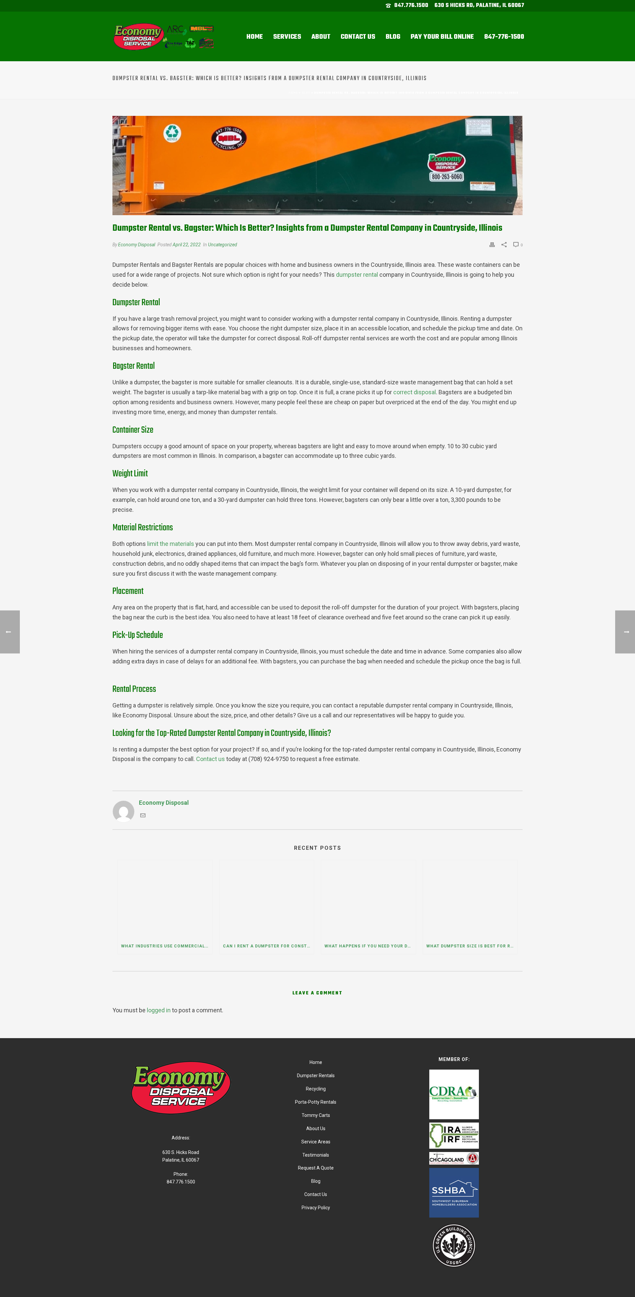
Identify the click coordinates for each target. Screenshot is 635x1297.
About (321, 37)
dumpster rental (357, 274)
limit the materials (170, 543)
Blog (393, 37)
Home (254, 37)
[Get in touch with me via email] (143, 815)
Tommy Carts (316, 1115)
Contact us (210, 758)
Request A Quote (316, 1168)
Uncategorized (222, 244)
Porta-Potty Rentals (315, 1102)
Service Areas (315, 1141)
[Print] (492, 244)
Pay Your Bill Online (442, 37)
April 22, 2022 (187, 244)
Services (287, 37)
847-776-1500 (504, 37)
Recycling (316, 1088)
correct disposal (414, 392)
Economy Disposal (136, 244)
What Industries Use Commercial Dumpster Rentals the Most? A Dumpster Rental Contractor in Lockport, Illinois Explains (166, 946)
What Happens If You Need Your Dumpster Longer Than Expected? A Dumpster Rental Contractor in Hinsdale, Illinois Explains (370, 946)
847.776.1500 (411, 5)
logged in (159, 1010)
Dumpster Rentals (316, 1075)
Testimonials (315, 1155)
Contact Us (358, 37)
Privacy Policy (316, 1207)
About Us (315, 1128)
